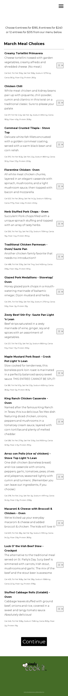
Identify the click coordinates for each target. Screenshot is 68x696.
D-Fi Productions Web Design (34, 692)
